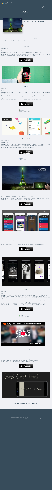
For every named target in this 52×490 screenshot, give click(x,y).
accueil (7, 6)
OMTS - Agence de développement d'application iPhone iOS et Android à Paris (9, 2)
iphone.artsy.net (4, 236)
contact (36, 6)
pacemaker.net (4, 48)
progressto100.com (5, 352)
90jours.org (3, 291)
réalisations (21, 6)
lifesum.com (4, 88)
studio (14, 6)
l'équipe (29, 6)
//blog (42, 6)
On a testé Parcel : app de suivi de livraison (18, 417)
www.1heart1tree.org (5, 140)
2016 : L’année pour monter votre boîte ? (34, 418)
